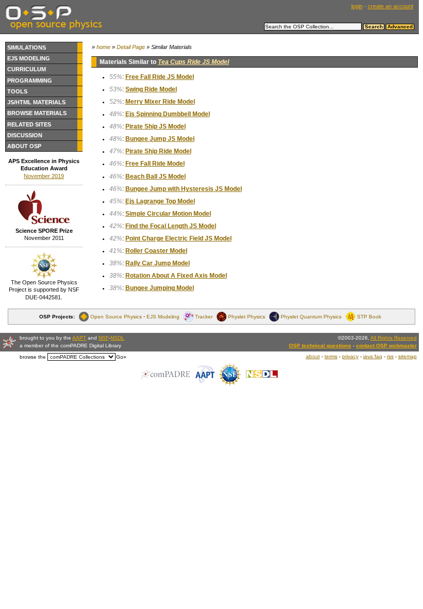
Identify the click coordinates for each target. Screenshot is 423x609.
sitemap (407, 356)
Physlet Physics (246, 316)
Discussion (24, 135)
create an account (390, 6)
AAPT (79, 338)
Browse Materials (37, 113)
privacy (350, 356)
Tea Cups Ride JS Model (193, 62)
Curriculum (26, 69)
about (313, 356)
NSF (104, 338)
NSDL (117, 338)
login (357, 6)
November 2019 (44, 176)
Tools (17, 91)
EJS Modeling (28, 58)
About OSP (24, 146)
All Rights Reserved (393, 338)
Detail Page (131, 47)
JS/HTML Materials (36, 102)
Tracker (204, 316)
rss (390, 356)
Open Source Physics (116, 316)
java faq (372, 356)
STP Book (369, 316)
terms (330, 356)
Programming (29, 80)
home (103, 47)
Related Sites (29, 124)
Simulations (26, 47)
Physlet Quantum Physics (311, 316)
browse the (33, 357)
